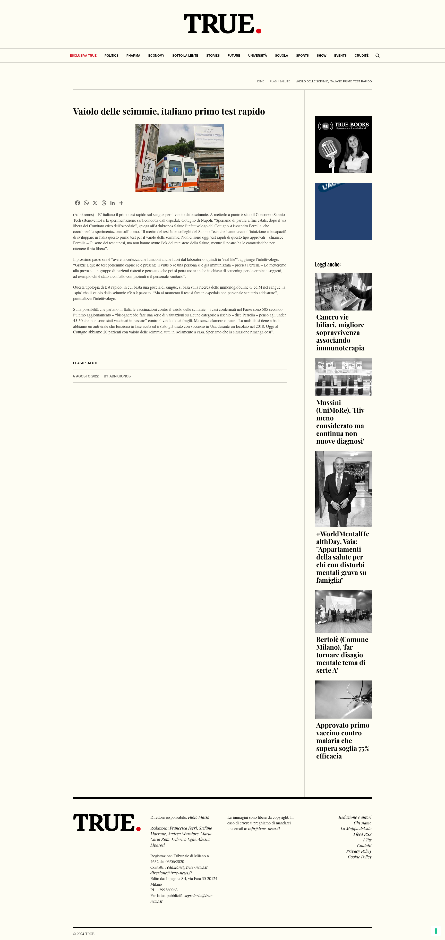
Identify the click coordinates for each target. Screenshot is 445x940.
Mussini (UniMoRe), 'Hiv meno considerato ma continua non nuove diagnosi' (340, 421)
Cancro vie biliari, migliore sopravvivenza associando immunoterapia (340, 332)
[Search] (377, 55)
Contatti (364, 845)
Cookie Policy (360, 856)
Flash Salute (280, 81)
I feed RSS (363, 834)
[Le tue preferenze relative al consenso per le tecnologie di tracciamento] (436, 931)
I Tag (367, 839)
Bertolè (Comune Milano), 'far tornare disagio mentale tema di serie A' (342, 655)
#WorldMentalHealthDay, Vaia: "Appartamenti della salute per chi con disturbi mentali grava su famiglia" (342, 556)
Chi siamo (363, 822)
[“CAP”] (343, 211)
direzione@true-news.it (171, 872)
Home (260, 81)
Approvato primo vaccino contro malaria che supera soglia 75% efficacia (343, 740)
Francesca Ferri (183, 828)
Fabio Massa (198, 817)
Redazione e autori (355, 817)
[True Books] (343, 170)
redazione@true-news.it (186, 867)
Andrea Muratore (183, 833)
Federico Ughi (184, 839)
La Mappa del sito (356, 828)
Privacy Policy (359, 851)
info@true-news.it (264, 828)
